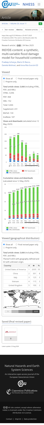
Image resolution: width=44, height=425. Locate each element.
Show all (9, 78)
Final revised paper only (28, 78)
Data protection (30, 419)
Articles (5, 23)
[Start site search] (40, 23)
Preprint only (11, 81)
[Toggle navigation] (39, 4)
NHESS (29, 4)
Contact (9, 419)
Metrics (19, 30)
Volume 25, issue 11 (18, 23)
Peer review (9, 30)
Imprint (18, 419)
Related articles (31, 30)
